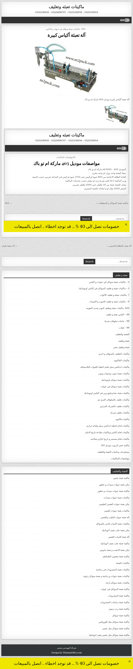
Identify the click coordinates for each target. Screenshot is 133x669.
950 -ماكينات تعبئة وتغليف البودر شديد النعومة (107, 308)
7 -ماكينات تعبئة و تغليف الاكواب (114, 295)
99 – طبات (124, 327)
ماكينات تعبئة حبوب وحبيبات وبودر (113, 373)
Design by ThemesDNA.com (66, 653)
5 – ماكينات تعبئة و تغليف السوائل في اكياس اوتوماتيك (104, 288)
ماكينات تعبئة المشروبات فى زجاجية (112, 569)
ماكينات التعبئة (122, 563)
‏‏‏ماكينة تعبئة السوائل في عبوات (115, 589)
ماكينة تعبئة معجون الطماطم (116, 556)
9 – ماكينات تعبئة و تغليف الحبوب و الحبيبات (109, 301)
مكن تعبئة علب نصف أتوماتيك (115, 530)
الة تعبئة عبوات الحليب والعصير (115, 517)
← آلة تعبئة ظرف (9, 246)
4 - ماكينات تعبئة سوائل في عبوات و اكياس (64, 28)
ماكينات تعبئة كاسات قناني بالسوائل (112, 523)
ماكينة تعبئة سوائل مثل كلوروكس (114, 622)
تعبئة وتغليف (123, 341)
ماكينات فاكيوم (122, 419)
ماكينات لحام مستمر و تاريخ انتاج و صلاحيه (110, 439)
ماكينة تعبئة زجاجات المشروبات (114, 602)
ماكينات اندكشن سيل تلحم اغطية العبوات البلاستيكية (104, 367)
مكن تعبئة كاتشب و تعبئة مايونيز (114, 550)
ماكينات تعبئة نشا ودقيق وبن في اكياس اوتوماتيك (106, 393)
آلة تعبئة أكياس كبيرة (67, 35)
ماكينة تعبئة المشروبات (118, 595)
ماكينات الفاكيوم (121, 360)
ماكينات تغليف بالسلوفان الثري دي (113, 399)
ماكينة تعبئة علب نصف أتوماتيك (114, 543)
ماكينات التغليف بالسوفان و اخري (114, 353)
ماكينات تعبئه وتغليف (66, 6)
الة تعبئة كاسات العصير (118, 537)
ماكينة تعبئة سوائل (120, 615)
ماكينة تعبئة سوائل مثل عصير (115, 628)
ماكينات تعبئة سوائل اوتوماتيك (115, 380)
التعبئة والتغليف (122, 334)
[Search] (129, 20)
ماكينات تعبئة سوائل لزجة (117, 582)
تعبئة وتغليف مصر (121, 347)
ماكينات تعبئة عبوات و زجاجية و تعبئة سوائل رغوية (106, 576)
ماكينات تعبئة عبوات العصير (116, 510)
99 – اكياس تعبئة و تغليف (117, 314)
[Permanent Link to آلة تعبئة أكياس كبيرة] (67, 67)
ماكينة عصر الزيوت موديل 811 (115, 445)
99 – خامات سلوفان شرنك (116, 321)
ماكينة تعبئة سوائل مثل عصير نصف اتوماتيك (109, 635)
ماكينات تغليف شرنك (119, 412)
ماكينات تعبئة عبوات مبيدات (116, 497)
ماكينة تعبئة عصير (121, 478)
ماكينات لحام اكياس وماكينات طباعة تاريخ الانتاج (107, 432)
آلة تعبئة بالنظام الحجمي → (119, 246)
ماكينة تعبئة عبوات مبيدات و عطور (113, 491)
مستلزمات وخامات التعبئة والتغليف (113, 452)
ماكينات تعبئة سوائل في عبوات (115, 386)
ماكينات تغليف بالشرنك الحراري (114, 406)
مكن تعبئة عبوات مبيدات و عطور (114, 484)
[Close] (129, 661)
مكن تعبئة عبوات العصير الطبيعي (114, 504)
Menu (122, 20)
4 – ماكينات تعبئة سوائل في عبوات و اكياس (109, 282)
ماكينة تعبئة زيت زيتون (119, 609)
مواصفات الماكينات (120, 458)
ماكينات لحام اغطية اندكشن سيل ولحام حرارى (107, 425)
